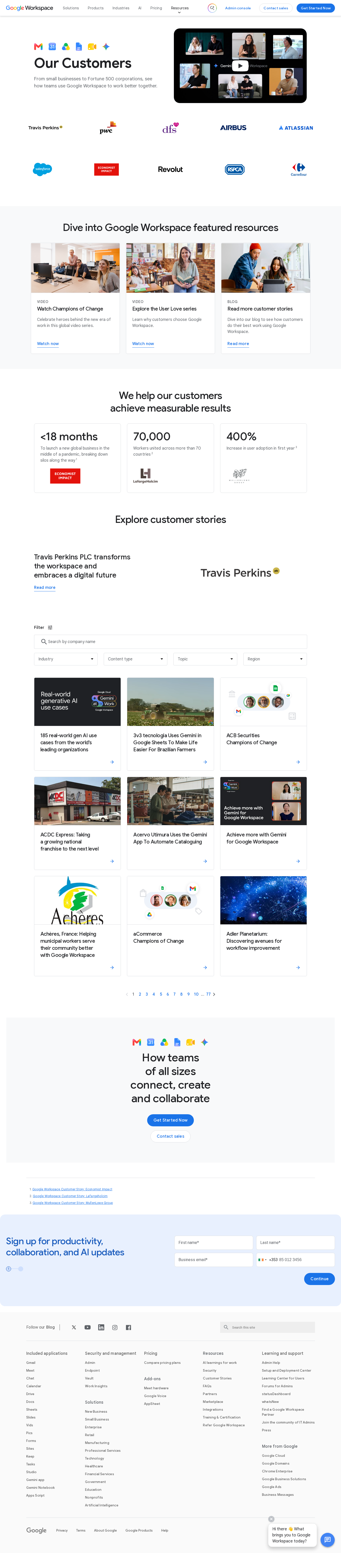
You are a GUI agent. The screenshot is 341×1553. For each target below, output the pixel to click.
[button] (328, 1540)
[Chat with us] (328, 1540)
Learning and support (282, 1353)
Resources (180, 8)
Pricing (156, 8)
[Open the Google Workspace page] (30, 8)
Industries (121, 8)
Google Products (139, 1530)
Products (95, 8)
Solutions (71, 8)
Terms (81, 1530)
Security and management (110, 1353)
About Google (105, 1530)
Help (164, 1530)
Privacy (62, 1530)
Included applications (47, 1353)
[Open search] (212, 8)
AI (139, 8)
